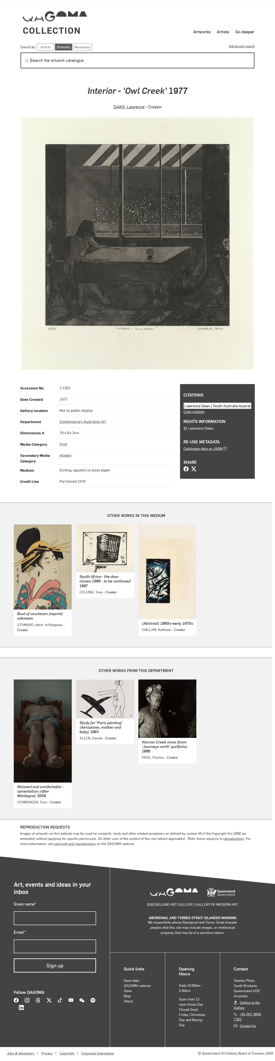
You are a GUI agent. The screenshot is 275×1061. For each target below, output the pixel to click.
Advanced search (242, 46)
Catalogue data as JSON (202, 448)
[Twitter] (193, 469)
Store (128, 990)
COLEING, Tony (91, 592)
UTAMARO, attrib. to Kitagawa (39, 624)
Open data (131, 980)
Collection (52, 30)
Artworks (202, 31)
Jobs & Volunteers (20, 1053)
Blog (127, 996)
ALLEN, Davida (90, 738)
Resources (82, 47)
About (128, 1001)
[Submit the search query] (23, 60)
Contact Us (248, 1025)
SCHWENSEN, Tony (32, 802)
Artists (223, 31)
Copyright (67, 1053)
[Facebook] (186, 469)
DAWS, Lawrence (129, 106)
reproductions (233, 838)
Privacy (47, 1053)
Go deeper (244, 31)
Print (63, 444)
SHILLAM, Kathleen (156, 629)
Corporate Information (97, 1053)
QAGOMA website (137, 985)
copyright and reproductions (75, 843)
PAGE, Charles (153, 757)
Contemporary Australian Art (83, 421)
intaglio (65, 455)
